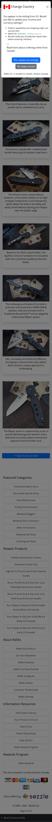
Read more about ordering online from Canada (27, 49)
